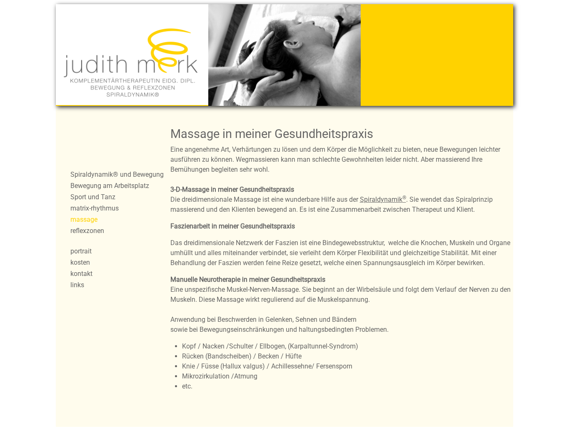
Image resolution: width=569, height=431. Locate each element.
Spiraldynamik (383, 199)
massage (83, 219)
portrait (81, 251)
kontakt (81, 274)
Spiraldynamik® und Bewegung (117, 174)
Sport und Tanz (92, 197)
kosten (80, 262)
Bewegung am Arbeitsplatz (109, 186)
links (77, 285)
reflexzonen (87, 231)
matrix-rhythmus (94, 208)
